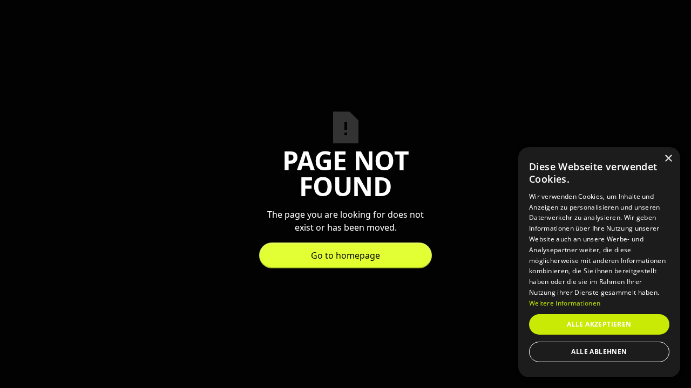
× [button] (668, 159)
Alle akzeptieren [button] (599, 324)
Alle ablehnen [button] (599, 351)
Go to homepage (345, 255)
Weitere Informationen (564, 303)
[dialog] (599, 262)
